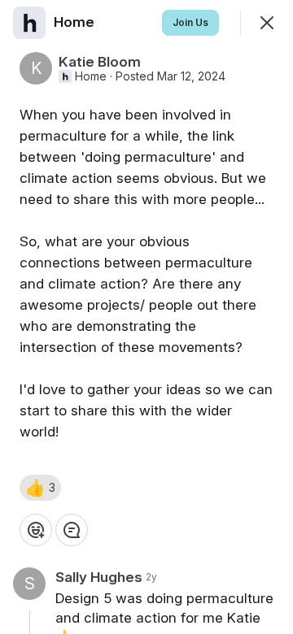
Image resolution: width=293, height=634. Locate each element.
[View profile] (29, 23)
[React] (35, 530)
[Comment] (71, 530)
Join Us (190, 22)
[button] (40, 488)
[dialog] (146, 317)
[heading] (76, 22)
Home (91, 76)
